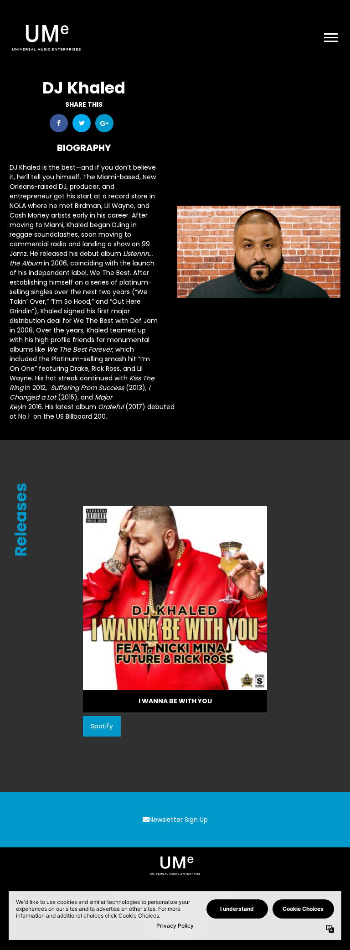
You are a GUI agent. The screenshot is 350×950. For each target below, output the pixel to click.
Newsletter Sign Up (178, 819)
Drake (79, 368)
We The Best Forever (79, 349)
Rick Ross (106, 368)
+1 (104, 123)
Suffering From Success (87, 387)
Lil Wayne (119, 205)
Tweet (81, 123)
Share (59, 123)
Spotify (102, 726)
